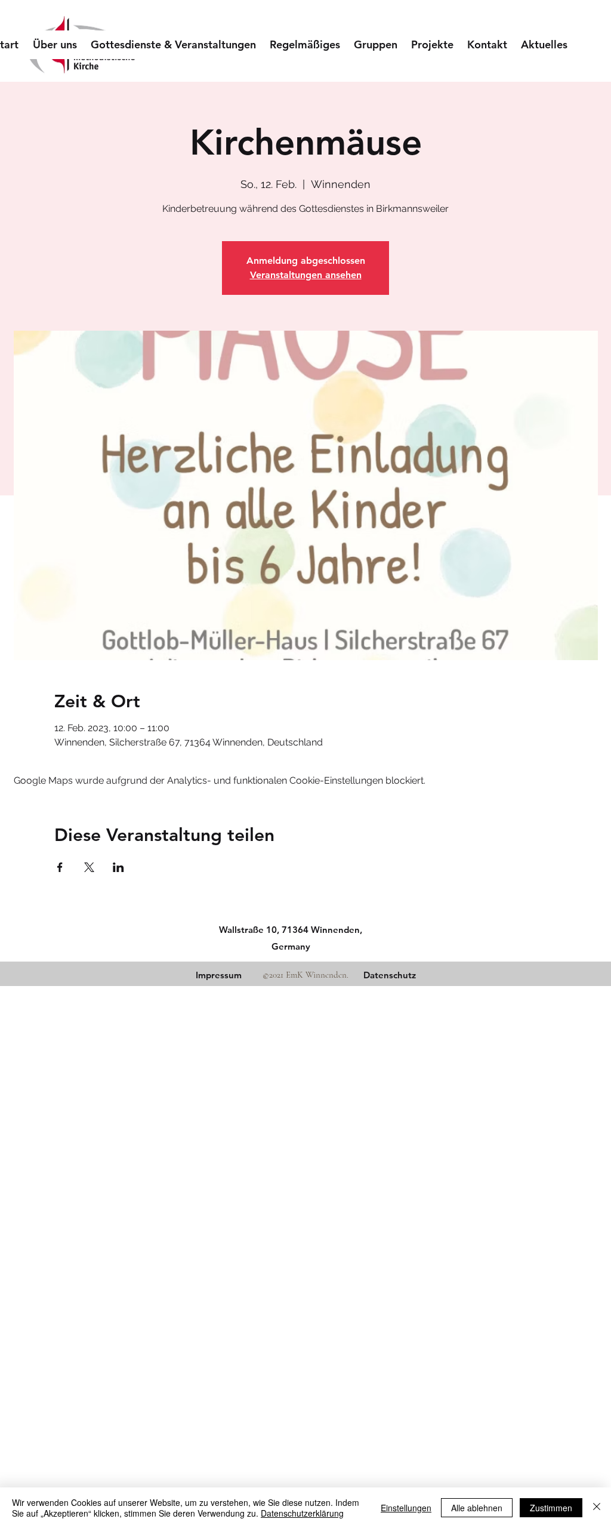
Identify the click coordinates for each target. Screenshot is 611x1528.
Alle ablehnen (476, 1508)
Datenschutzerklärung (302, 1513)
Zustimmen (551, 1508)
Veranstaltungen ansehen (306, 275)
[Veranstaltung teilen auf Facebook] (60, 867)
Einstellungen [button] (406, 1508)
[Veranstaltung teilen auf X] (89, 867)
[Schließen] (597, 1507)
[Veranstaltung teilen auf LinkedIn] (118, 867)
